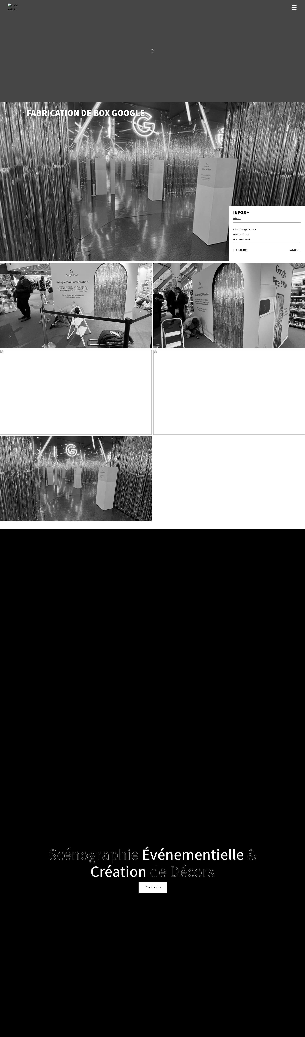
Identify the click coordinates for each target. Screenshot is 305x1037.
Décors (237, 219)
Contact (152, 887)
